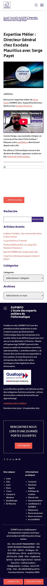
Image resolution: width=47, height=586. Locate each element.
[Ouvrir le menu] (41, 5)
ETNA (9, 569)
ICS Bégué (29, 550)
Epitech (9, 560)
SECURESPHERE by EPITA (28, 569)
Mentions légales (32, 487)
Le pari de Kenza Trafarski (15, 241)
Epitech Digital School (23, 560)
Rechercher (36, 5)
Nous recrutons (35, 516)
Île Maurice (11, 504)
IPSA (27, 556)
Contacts (32, 482)
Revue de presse (35, 513)
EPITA (23, 553)
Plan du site (33, 497)
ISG (8, 544)
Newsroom (33, 510)
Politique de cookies (33, 493)
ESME (21, 556)
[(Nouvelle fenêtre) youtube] (16, 460)
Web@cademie (13, 566)
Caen (8, 478)
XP (37, 550)
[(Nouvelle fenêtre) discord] (19, 460)
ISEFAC (21, 550)
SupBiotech (35, 556)
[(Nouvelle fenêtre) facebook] (4, 460)
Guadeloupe (11, 500)
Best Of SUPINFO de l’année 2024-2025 (21, 252)
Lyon (8, 485)
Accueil (6, 17)
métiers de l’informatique (18, 156)
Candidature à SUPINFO (34, 505)
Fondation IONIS (32, 572)
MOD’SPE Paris (13, 553)
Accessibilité (34, 519)
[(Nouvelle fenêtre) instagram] (7, 460)
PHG (15, 569)
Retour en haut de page (39, 574)
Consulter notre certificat (15, 403)
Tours (9, 491)
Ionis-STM (34, 566)
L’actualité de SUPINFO (19, 17)
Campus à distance (10, 496)
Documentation (34, 581)
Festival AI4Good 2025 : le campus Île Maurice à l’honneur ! (20, 246)
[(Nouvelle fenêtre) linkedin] (13, 460)
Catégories (9, 272)
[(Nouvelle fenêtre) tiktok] (10, 460)
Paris (8, 488)
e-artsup (25, 566)
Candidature (13, 581)
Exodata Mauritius (24, 106)
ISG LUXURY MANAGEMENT (23, 544)
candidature (22, 142)
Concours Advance (16, 572)
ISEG (14, 550)
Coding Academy (28, 563)
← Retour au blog (14, 200)
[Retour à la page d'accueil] (5, 309)
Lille (8, 482)
